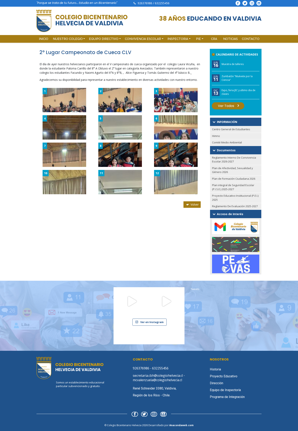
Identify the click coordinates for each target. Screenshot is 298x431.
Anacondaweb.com (181, 425)
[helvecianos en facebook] (238, 3)
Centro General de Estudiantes (231, 129)
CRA (214, 39)
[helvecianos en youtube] (258, 3)
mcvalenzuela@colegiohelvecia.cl (157, 380)
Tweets (195, 289)
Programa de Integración (227, 397)
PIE (198, 39)
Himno (216, 136)
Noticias (230, 39)
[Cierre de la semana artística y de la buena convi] (166, 305)
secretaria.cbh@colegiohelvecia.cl (158, 375)
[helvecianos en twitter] (244, 3)
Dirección (216, 383)
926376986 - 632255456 (150, 368)
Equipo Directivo (103, 39)
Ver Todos (226, 105)
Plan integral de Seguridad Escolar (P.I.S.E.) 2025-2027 (233, 187)
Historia (215, 369)
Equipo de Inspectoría (225, 390)
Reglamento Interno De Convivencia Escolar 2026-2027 (234, 159)
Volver (194, 204)
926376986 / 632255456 (153, 3)
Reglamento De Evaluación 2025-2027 (235, 206)
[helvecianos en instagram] (252, 3)
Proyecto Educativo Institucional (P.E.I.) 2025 (235, 198)
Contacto (250, 39)
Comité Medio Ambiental (227, 142)
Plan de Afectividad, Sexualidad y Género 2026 (232, 170)
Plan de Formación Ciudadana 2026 (233, 178)
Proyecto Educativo (223, 376)
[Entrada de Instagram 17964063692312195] (132, 305)
